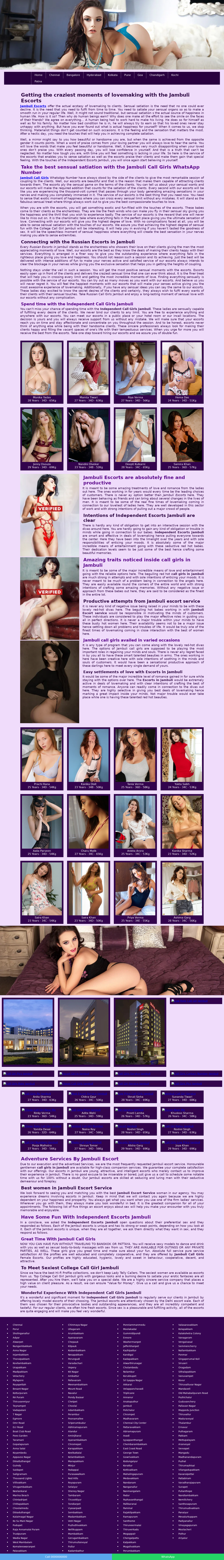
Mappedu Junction (188, 1410)
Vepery (72, 1367)
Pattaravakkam (132, 1427)
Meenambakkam (78, 1384)
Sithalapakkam (187, 1371)
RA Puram (18, 1397)
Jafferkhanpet (131, 1346)
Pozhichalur (185, 1397)
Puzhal (182, 1461)
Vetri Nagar (74, 1521)
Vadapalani (19, 1410)
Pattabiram (184, 1478)
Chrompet (129, 1414)
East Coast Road (132, 1448)
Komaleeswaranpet (24, 1546)
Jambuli (127, 1406)
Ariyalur (183, 1538)
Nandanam (129, 1482)
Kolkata (113, 75)
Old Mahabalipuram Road (193, 1393)
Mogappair (129, 1533)
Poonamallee (75, 1418)
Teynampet (19, 1406)
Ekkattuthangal (21, 1461)
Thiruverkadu (131, 1529)
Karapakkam (75, 1448)
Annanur (128, 1397)
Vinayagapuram (187, 1525)
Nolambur (129, 1371)
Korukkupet (129, 1376)
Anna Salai (19, 1448)
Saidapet (18, 1469)
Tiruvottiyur (74, 1499)
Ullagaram (74, 1329)
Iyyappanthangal (133, 1440)
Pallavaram (74, 1380)
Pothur (182, 1533)
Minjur (71, 1465)
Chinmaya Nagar (78, 1325)
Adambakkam (76, 1410)
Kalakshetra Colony (189, 1333)
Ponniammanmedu (134, 1325)
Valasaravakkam (188, 1325)
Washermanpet (132, 1342)
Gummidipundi (131, 1333)
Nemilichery (185, 1499)
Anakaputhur (130, 1401)
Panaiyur (183, 1512)
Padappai (73, 1469)
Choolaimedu (20, 1508)
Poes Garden (20, 1435)
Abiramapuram (132, 1431)
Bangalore (73, 75)
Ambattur (73, 1376)
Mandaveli (184, 1388)
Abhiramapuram (77, 1427)
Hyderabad (94, 75)
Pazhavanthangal (133, 1499)
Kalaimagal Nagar (23, 1516)
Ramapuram (130, 1516)
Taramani (18, 1440)
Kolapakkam (185, 1329)
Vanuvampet (185, 1376)
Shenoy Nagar (76, 1491)
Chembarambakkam (135, 1444)
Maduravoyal (185, 1418)
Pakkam (182, 1435)
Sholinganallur (21, 1333)
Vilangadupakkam (189, 1469)
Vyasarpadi (74, 1508)
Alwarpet (18, 1342)
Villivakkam (19, 1482)
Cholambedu (130, 1367)
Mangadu (183, 1452)
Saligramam (20, 1474)
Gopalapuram (21, 1444)
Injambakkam (21, 1354)
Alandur (72, 1431)
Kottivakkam (130, 1469)
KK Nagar (73, 1371)
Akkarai (127, 1384)
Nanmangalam (131, 1491)
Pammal (127, 1508)
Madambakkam (77, 1516)
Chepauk (73, 1342)
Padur (126, 1495)
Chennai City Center (134, 1423)
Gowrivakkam (131, 1457)
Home (38, 75)
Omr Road (18, 1423)
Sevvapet (183, 1448)
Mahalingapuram (133, 1474)
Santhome (129, 1521)
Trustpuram (19, 1533)
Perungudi (74, 1359)
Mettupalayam (186, 1440)
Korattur (127, 1465)
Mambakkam (75, 1533)
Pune (127, 75)
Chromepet (74, 1444)
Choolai (72, 1406)
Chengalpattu (131, 1538)
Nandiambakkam (188, 1495)
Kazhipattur (129, 1350)
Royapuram (74, 1482)
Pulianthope (185, 1491)
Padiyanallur (185, 1521)
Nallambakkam (187, 1350)
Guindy (17, 1465)
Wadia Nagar (20, 1538)
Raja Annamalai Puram (26, 1529)
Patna (38, 81)
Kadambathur (76, 1551)
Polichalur (129, 1410)
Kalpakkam (129, 1542)
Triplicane (128, 1393)
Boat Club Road (22, 1431)
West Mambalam (22, 1542)
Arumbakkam (76, 1333)
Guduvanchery (186, 1401)
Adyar (16, 1337)
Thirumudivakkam (189, 1508)
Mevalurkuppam (187, 1516)
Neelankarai (20, 1491)
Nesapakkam (75, 1354)
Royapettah (19, 1384)
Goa (140, 75)
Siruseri (182, 1363)
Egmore (17, 1418)
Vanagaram (185, 1337)
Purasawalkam (76, 1474)
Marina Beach (21, 1495)
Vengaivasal (185, 1342)
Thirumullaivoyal (78, 1542)
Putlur (71, 1546)
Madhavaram (131, 1418)
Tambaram (74, 1495)
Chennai (54, 75)
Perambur (74, 1414)
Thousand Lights (22, 1478)
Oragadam (184, 1367)
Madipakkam (20, 1371)
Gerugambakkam (78, 1538)
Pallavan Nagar (187, 1406)
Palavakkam (20, 1551)
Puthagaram (185, 1431)
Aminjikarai (74, 1435)
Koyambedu (20, 1452)
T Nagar (17, 1414)
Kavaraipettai (186, 1474)
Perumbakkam (131, 1551)
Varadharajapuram (189, 1482)
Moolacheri (184, 1529)
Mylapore (18, 1380)
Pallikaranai (130, 1504)
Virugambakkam (22, 1487)
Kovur (181, 1380)
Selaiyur (73, 1487)
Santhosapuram (187, 1504)
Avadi (126, 1435)
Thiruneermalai (132, 1525)
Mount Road (75, 1388)
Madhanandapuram (189, 1457)
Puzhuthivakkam (77, 1525)
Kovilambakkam (22, 1363)
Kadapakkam (130, 1359)
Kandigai (128, 1354)
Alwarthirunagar (132, 1363)
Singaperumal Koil (189, 1359)
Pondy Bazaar (76, 1397)
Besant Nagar (21, 1388)
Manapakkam (76, 1461)
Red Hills (73, 1478)
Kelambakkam (76, 1457)
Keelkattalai (75, 1452)
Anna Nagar (20, 1350)
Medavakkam (131, 1478)
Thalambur (184, 1423)
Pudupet (17, 1525)
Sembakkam (75, 1512)
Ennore (127, 1337)
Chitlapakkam (21, 1504)
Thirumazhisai (186, 1465)
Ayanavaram (75, 1337)
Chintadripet (20, 1499)
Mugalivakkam (131, 1546)
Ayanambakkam (77, 1440)
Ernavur (183, 1427)
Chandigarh (157, 75)
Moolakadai (130, 1329)
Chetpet (72, 1401)
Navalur (72, 1393)
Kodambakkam (76, 1350)
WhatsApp (168, 1556)
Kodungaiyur (130, 1461)
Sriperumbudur (77, 1423)
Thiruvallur (184, 1414)
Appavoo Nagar (22, 1457)
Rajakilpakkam (131, 1512)
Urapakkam (19, 1367)
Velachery (18, 1376)
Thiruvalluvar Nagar (190, 1384)
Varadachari (75, 1363)
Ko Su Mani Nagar (23, 1521)
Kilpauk (72, 1346)
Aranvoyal (184, 1444)
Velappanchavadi (133, 1388)
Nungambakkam (22, 1346)
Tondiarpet (74, 1504)
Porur (16, 1329)
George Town (130, 1452)
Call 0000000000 (56, 1556)
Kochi (174, 75)
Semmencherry (187, 1346)
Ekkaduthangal (21, 1512)
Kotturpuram (20, 1393)
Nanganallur (130, 1487)
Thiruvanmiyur (21, 1401)
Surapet (183, 1487)
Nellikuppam (75, 1529)
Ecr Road (18, 1427)
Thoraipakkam (21, 1359)
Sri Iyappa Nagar (133, 1380)
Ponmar (182, 1354)
